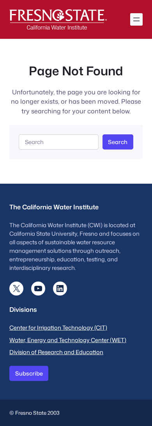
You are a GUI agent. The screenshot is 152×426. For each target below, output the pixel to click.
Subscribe (29, 373)
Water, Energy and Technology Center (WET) (67, 340)
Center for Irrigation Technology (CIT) (58, 327)
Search (117, 142)
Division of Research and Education (56, 352)
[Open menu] (136, 19)
